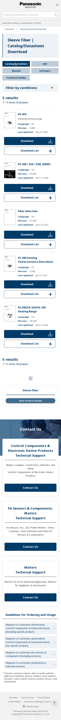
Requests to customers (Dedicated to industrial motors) (26, 664)
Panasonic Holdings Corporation (39, 702)
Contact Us (30, 487)
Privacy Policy (43, 698)
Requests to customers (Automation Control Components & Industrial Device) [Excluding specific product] (28, 628)
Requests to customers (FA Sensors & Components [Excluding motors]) (26, 654)
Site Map (13, 698)
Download (27, 141)
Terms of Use (27, 698)
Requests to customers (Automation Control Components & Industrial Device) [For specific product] (28, 642)
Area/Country (32, 706)
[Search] (56, 14)
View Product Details (30, 400)
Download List (37, 150)
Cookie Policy (14, 702)
